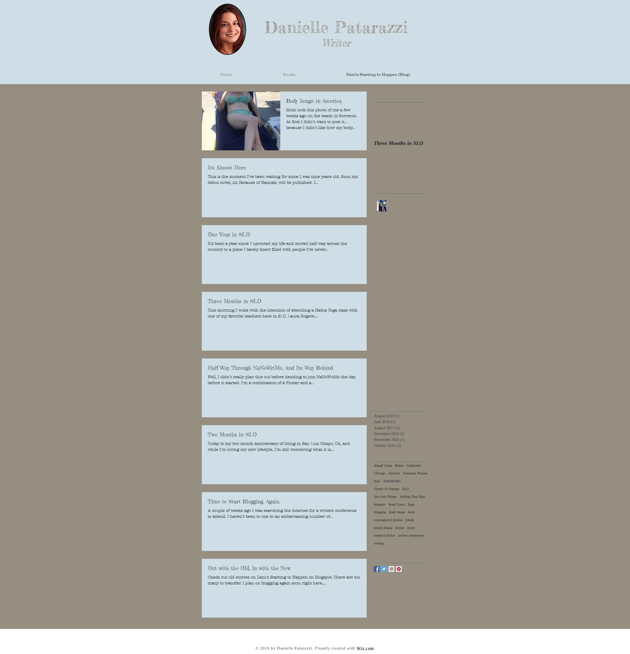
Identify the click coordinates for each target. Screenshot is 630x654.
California (413, 465)
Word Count (396, 504)
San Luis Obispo (385, 496)
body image (397, 512)
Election (394, 473)
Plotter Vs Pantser (386, 489)
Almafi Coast (383, 465)
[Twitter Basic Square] (384, 569)
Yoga (411, 504)
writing (379, 543)
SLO (405, 489)
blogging (380, 512)
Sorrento (379, 504)
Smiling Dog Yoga (412, 496)
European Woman (415, 473)
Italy (377, 481)
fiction (399, 528)
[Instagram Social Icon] (391, 569)
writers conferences (411, 535)
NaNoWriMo (392, 481)
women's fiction (384, 535)
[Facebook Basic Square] (376, 569)
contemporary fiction (388, 520)
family (410, 520)
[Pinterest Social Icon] (399, 569)
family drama (383, 528)
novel (410, 528)
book (411, 512)
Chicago (379, 473)
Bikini (399, 465)
